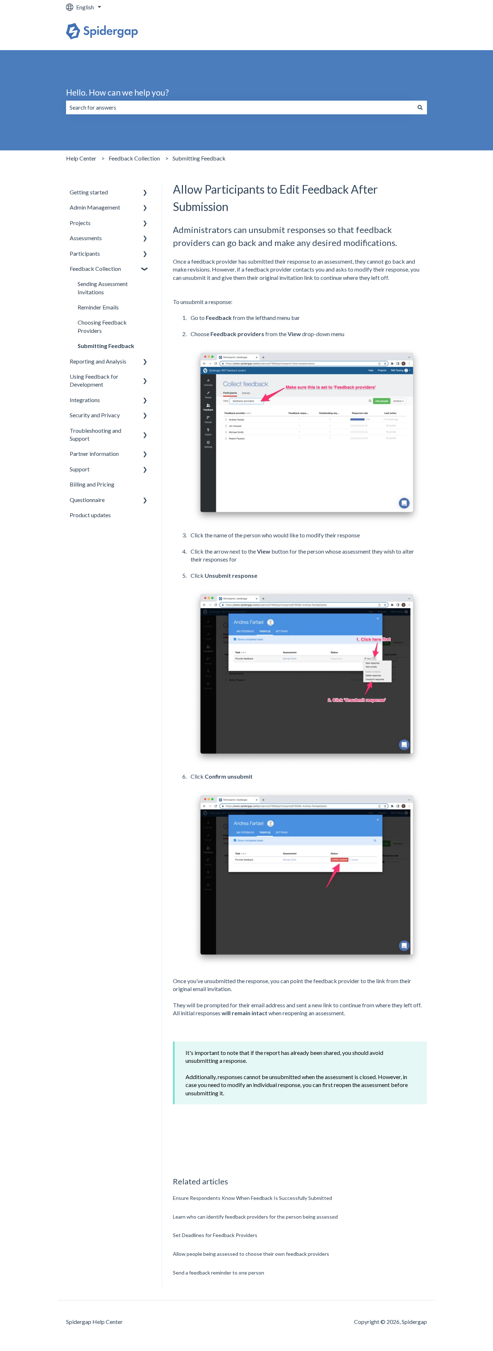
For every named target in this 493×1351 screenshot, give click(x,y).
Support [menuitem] (80, 469)
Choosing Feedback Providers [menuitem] (102, 326)
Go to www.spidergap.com (387, 31)
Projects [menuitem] (80, 222)
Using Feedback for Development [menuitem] (94, 380)
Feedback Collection (134, 158)
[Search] (420, 107)
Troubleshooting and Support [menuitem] (95, 434)
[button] (145, 192)
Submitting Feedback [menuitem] (106, 345)
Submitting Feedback (199, 158)
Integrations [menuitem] (85, 399)
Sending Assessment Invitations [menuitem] (103, 287)
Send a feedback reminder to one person (218, 1272)
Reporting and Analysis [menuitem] (98, 361)
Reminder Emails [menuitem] (98, 307)
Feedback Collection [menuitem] (95, 268)
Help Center (81, 158)
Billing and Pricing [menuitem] (92, 484)
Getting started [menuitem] (89, 192)
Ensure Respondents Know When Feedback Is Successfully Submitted (252, 1198)
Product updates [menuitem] (90, 514)
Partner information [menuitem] (94, 453)
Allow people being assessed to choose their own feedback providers (251, 1254)
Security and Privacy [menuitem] (95, 415)
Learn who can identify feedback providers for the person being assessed (255, 1217)
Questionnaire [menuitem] (87, 499)
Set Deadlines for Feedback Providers (215, 1235)
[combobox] (239, 107)
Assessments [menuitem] (86, 237)
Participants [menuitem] (85, 253)
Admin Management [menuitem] (95, 207)
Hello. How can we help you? (117, 92)
